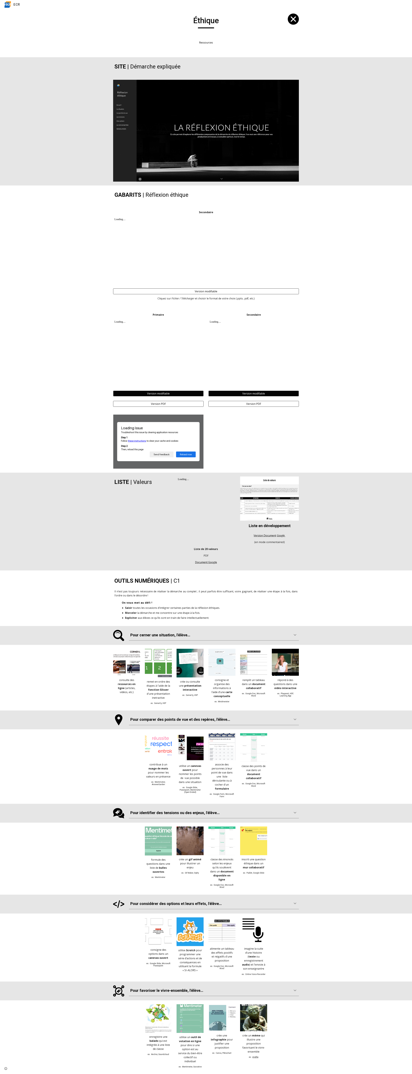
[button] (295, 635)
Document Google (206, 562)
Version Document (265, 535)
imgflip (255, 1057)
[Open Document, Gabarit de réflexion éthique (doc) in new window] (197, 418)
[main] (206, 22)
